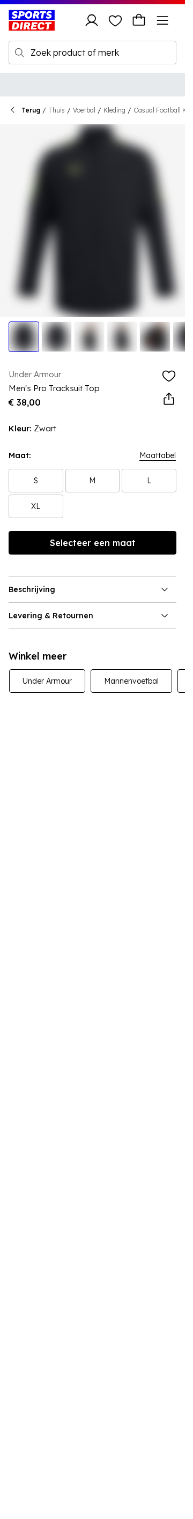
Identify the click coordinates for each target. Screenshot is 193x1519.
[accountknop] (91, 20)
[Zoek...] (19, 52)
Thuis (56, 110)
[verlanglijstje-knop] (115, 20)
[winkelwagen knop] (139, 20)
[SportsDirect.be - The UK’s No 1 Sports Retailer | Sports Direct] (32, 20)
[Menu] (162, 20)
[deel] (169, 399)
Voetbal (84, 110)
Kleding (114, 110)
